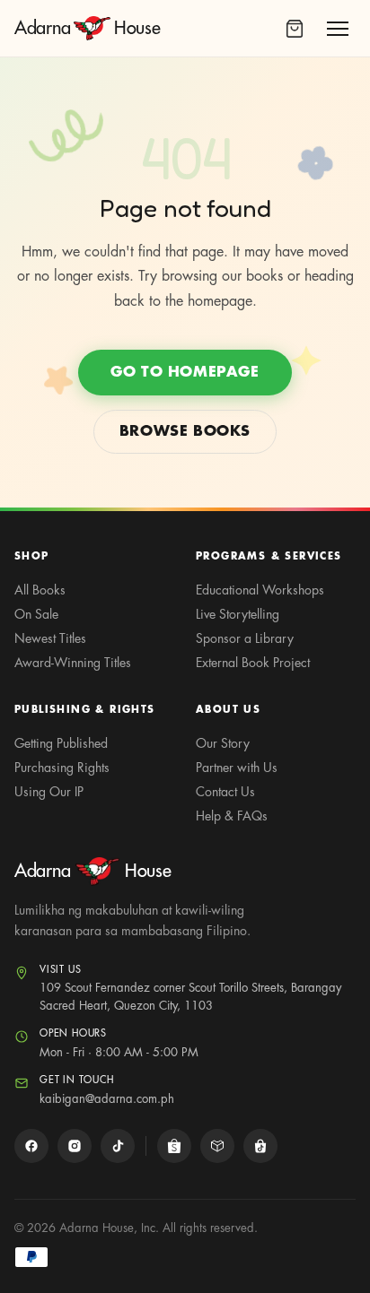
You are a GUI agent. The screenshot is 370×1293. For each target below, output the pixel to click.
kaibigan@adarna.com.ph (107, 1099)
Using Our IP (49, 791)
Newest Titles (50, 638)
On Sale (36, 614)
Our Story (223, 743)
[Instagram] (74, 1146)
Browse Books (185, 431)
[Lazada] (217, 1146)
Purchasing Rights (62, 767)
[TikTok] (118, 1146)
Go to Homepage (184, 372)
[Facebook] (31, 1146)
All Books (40, 590)
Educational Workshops (260, 590)
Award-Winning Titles (72, 662)
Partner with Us (237, 767)
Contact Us (225, 791)
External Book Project (253, 662)
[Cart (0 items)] (295, 29)
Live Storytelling (237, 614)
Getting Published (61, 743)
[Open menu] (338, 29)
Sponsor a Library (245, 638)
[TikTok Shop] (260, 1146)
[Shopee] (174, 1146)
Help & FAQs (232, 816)
